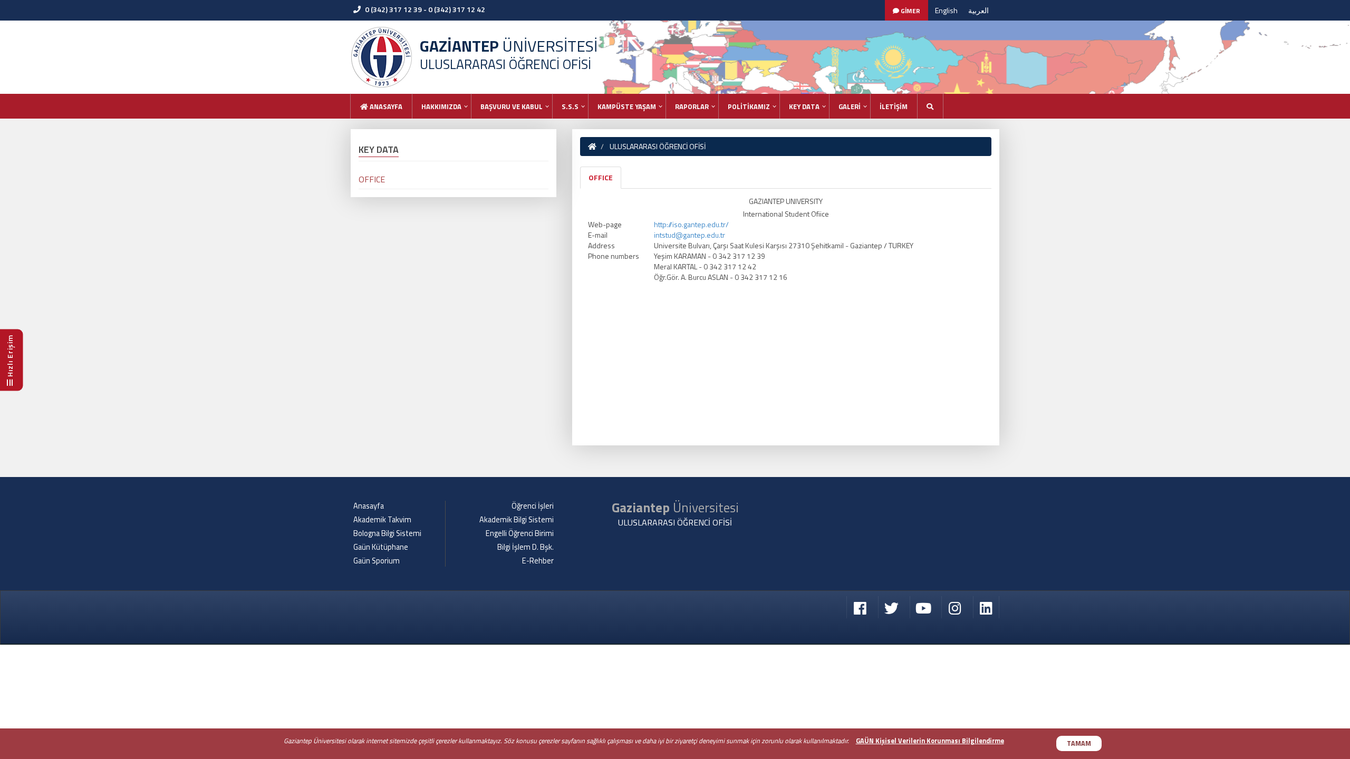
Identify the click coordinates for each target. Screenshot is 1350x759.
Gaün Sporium (376, 561)
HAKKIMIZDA (441, 106)
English (946, 10)
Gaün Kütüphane (380, 547)
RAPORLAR (692, 106)
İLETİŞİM (894, 106)
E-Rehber (538, 561)
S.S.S (570, 106)
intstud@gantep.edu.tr (689, 234)
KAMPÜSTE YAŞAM (626, 106)
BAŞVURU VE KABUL (511, 106)
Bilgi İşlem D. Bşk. (525, 547)
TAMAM (1079, 743)
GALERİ (849, 106)
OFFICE (601, 177)
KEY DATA (804, 106)
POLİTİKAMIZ (749, 106)
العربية (978, 10)
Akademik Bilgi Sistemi (516, 520)
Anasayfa (385, 106)
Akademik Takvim (382, 520)
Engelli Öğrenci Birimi (520, 533)
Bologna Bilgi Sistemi (387, 533)
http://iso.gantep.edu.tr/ (691, 224)
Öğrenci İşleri (533, 506)
